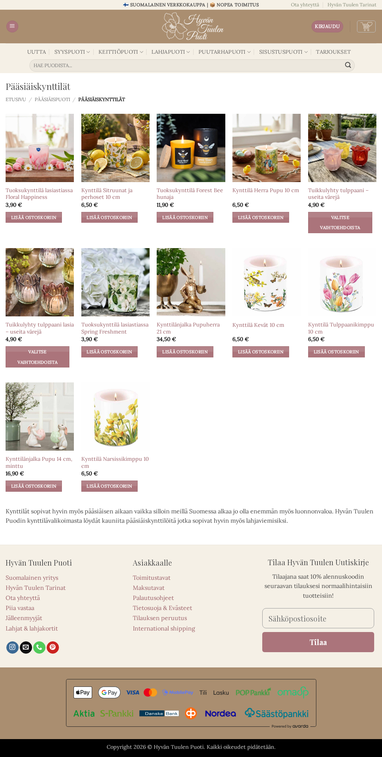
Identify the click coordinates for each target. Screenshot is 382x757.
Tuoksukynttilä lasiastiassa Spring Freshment (114, 328)
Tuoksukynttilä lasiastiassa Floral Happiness (39, 194)
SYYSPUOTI (69, 52)
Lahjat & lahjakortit (32, 628)
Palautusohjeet (153, 597)
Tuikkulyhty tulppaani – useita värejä (338, 194)
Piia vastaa (20, 607)
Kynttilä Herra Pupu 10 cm (265, 190)
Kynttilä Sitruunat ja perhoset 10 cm (106, 194)
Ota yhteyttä (305, 4)
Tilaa (318, 642)
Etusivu (16, 99)
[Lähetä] (348, 65)
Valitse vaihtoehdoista (340, 223)
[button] (12, 27)
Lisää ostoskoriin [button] (34, 217)
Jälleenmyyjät (24, 618)
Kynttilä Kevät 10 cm (258, 325)
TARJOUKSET (333, 52)
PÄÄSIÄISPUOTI (52, 99)
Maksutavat (149, 587)
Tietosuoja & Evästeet (162, 607)
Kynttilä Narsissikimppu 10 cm (115, 462)
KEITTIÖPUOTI (118, 52)
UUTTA (36, 52)
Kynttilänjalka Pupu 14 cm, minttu (39, 462)
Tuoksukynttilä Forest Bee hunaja (190, 194)
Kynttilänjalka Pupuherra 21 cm (188, 328)
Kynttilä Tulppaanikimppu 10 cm (341, 328)
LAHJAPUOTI (168, 52)
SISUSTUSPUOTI (281, 52)
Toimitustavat (151, 577)
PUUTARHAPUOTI (222, 52)
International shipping (164, 628)
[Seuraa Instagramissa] (12, 647)
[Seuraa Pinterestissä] (53, 647)
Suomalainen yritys (32, 577)
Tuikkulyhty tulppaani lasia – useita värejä (40, 328)
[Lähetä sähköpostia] (26, 647)
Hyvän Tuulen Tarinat (352, 4)
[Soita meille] (39, 647)
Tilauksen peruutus (160, 618)
